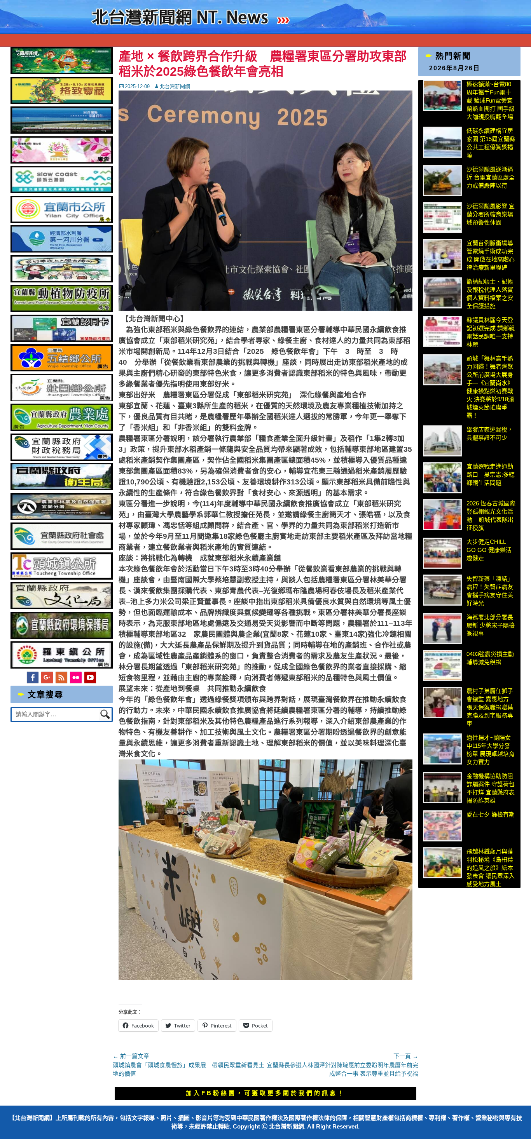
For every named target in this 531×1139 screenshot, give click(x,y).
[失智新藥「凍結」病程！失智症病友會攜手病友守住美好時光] (442, 590)
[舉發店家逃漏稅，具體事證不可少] (442, 440)
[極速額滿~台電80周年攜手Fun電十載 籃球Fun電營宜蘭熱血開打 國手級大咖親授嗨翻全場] (442, 95)
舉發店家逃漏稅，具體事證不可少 (489, 433)
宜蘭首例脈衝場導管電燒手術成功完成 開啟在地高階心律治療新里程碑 (490, 255)
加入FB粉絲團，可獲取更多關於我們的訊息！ (265, 1093)
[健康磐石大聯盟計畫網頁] (61, 161)
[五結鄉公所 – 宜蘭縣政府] (61, 369)
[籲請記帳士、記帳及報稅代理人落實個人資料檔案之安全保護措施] (442, 292)
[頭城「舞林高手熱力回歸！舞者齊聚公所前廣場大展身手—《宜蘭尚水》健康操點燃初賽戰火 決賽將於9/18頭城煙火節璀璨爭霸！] (442, 369)
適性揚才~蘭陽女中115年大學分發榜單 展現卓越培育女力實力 (490, 749)
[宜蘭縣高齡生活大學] (61, 280)
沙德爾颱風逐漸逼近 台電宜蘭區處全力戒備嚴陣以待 (490, 177)
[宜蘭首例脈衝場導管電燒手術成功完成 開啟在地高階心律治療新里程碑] (442, 254)
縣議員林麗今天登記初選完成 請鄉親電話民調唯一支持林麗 (490, 332)
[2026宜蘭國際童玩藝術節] (61, 72)
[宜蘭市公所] (61, 221)
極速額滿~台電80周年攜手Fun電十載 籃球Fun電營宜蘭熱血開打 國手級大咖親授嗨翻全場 (490, 100)
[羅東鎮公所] (61, 666)
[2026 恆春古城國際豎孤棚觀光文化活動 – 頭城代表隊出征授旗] (442, 514)
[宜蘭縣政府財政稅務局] (61, 458)
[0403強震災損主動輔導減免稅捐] (442, 665)
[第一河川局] (61, 250)
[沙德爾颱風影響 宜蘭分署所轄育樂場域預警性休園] (442, 217)
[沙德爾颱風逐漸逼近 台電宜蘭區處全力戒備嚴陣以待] (442, 180)
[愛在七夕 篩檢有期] (442, 825)
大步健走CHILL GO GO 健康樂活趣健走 (489, 549)
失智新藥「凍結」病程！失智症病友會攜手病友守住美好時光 (489, 590)
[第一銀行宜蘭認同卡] (61, 339)
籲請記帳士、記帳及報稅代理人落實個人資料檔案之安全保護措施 (489, 293)
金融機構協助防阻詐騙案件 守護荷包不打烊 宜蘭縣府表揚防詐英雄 (490, 788)
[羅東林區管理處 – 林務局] (61, 518)
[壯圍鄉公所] (61, 399)
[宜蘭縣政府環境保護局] (61, 637)
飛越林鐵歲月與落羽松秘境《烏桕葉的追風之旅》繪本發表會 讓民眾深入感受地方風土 (490, 867)
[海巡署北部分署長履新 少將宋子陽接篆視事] (442, 628)
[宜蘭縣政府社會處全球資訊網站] (61, 547)
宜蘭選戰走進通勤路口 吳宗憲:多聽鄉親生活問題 (490, 474)
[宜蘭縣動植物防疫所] (61, 310)
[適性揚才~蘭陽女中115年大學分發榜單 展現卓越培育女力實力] (442, 749)
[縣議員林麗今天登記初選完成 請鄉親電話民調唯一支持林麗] (442, 331)
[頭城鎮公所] (61, 577)
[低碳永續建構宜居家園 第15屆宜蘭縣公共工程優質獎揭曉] (442, 142)
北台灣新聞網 (175, 86)
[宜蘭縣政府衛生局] (61, 488)
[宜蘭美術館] (61, 131)
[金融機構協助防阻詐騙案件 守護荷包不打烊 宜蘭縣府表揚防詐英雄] (442, 787)
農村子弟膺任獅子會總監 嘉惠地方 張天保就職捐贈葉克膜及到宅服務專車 (489, 707)
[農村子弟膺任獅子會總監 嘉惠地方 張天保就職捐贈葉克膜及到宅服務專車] (442, 702)
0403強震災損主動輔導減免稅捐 (490, 658)
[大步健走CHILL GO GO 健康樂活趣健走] (442, 553)
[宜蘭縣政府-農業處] (61, 428)
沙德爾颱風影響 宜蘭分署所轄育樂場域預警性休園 (490, 214)
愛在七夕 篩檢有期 (490, 814)
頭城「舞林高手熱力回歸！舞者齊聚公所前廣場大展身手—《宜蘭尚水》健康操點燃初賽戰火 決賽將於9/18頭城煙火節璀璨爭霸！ (490, 387)
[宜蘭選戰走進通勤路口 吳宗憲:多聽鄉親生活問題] (442, 477)
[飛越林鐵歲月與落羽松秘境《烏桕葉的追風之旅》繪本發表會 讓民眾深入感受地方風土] (442, 862)
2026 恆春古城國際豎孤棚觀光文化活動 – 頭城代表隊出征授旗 (490, 515)
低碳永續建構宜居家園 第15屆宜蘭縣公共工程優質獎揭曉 (490, 142)
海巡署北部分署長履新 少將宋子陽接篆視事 (490, 625)
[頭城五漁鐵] (61, 191)
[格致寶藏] (61, 102)
